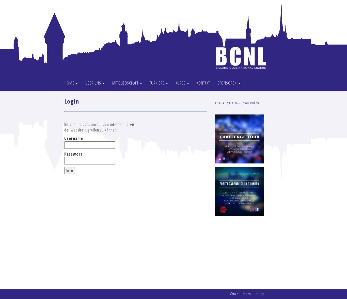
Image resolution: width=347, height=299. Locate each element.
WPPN (247, 293)
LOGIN (259, 293)
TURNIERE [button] (157, 83)
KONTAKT (203, 83)
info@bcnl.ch (250, 103)
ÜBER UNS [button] (93, 83)
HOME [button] (70, 83)
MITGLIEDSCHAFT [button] (125, 83)
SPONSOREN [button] (227, 83)
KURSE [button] (181, 83)
